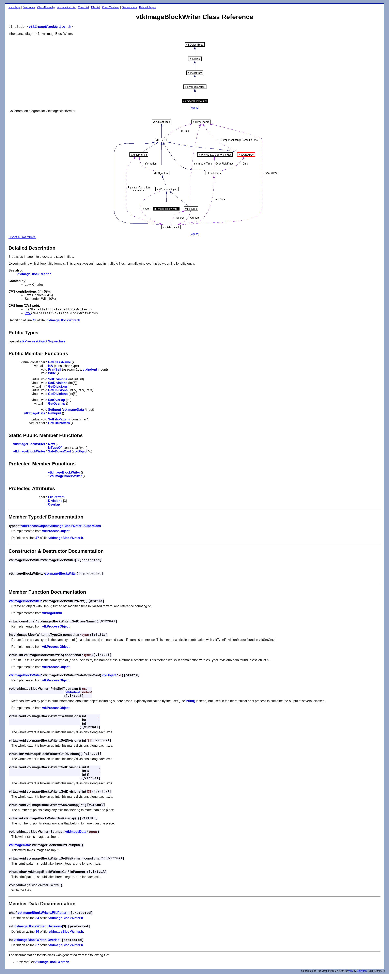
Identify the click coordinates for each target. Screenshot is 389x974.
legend (194, 107)
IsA (50, 366)
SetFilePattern (59, 419)
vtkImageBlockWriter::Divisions (38, 926)
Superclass (56, 341)
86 (37, 931)
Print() (190, 701)
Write (52, 373)
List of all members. (22, 237)
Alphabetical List (66, 7)
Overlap (54, 504)
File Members (129, 7)
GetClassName (59, 362)
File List (95, 7)
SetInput (54, 409)
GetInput (54, 413)
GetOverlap (56, 403)
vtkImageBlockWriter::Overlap (37, 940)
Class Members (110, 7)
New (51, 444)
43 (34, 320)
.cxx (28, 313)
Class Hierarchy (46, 7)
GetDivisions (58, 386)
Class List (83, 7)
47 (37, 538)
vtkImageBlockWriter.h (50, 27)
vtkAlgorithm (52, 613)
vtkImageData (73, 409)
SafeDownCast (59, 451)
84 (37, 918)
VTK (350, 971)
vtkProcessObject (33, 341)
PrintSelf (54, 369)
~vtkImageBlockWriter (65, 476)
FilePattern (56, 497)
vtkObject (80, 451)
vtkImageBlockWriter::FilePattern (43, 912)
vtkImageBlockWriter (29, 444)
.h (26, 309)
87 (37, 945)
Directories (29, 7)
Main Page (14, 7)
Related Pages (147, 7)
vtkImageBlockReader (34, 274)
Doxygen (362, 971)
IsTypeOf (55, 447)
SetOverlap (56, 400)
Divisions (55, 501)
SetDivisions (57, 379)
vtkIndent (90, 369)
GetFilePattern (59, 423)
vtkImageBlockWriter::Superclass (75, 526)
